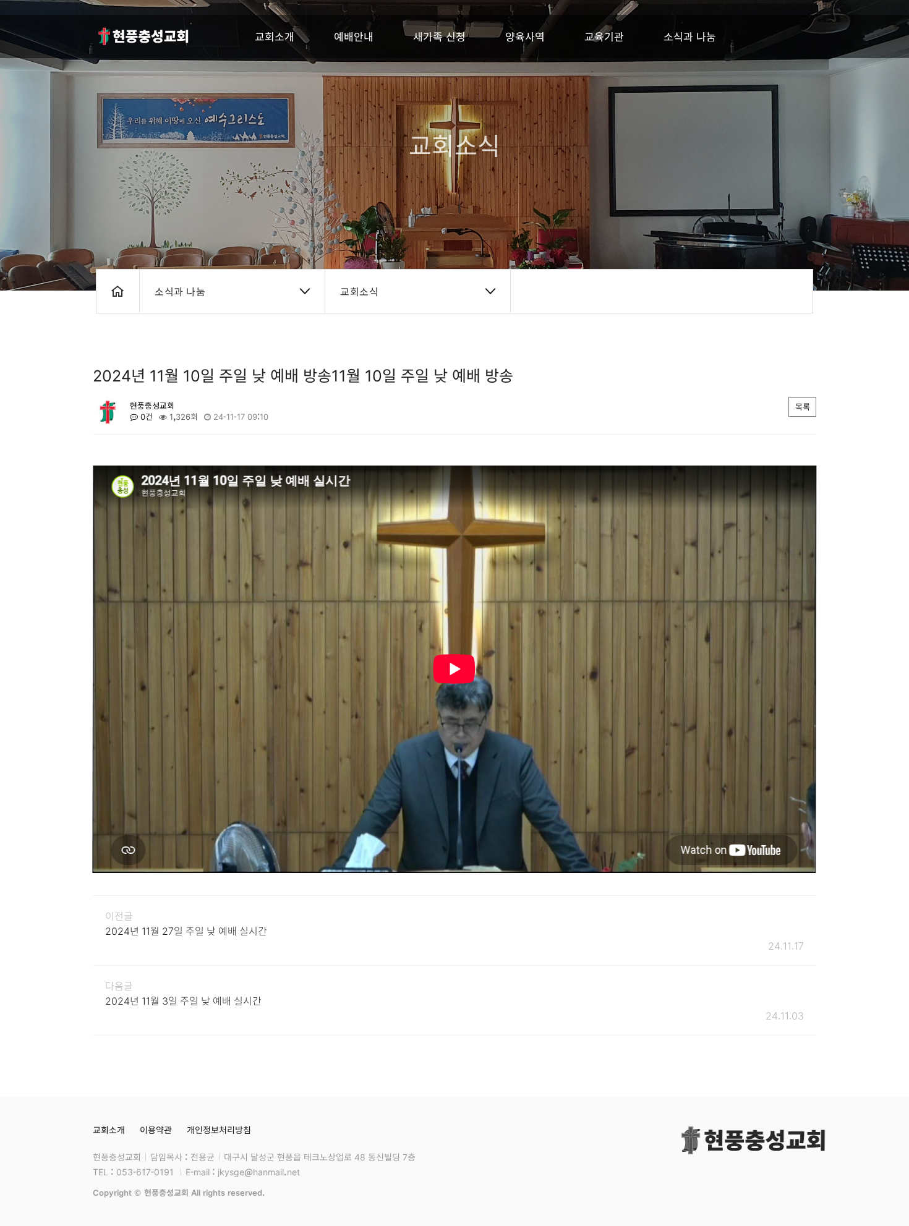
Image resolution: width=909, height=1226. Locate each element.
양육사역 (525, 36)
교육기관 (604, 36)
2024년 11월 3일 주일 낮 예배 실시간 (183, 1000)
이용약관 (156, 1129)
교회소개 (274, 36)
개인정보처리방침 (219, 1129)
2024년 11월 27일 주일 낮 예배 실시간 (186, 930)
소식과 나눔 (690, 36)
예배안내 (353, 36)
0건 (145, 416)
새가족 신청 (439, 36)
